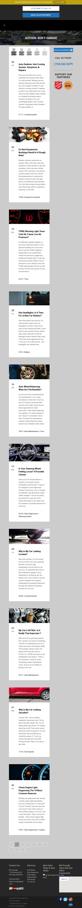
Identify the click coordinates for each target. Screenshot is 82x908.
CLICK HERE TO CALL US (41, 8)
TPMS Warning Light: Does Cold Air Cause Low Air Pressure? (32, 234)
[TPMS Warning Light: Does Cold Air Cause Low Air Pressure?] (29, 217)
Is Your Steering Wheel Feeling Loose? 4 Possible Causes (31, 471)
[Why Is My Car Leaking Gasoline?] (29, 694)
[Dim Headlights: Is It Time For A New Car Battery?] (29, 298)
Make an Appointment (41, 15)
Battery (27, 352)
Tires (26, 279)
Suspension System (32, 197)
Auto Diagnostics (31, 514)
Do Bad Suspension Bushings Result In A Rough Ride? (32, 152)
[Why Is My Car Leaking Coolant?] (29, 536)
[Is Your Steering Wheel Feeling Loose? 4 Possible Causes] (29, 452)
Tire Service (31, 882)
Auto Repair (31, 870)
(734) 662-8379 (14, 879)
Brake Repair (31, 875)
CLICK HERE (59, 2)
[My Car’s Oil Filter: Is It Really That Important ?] (29, 615)
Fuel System (29, 752)
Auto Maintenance (31, 431)
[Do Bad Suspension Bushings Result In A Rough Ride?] (29, 134)
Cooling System (30, 115)
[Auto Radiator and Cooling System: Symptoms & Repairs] (29, 52)
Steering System (25, 516)
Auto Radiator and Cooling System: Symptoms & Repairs (32, 67)
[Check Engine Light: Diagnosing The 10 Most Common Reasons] (29, 772)
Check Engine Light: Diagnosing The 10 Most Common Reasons (30, 790)
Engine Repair (31, 877)
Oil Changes (31, 879)
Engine (42, 830)
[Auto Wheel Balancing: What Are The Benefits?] (29, 371)
